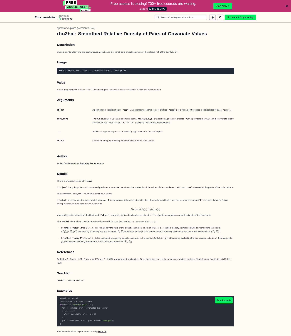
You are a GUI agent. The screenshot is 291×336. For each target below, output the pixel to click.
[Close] (287, 6)
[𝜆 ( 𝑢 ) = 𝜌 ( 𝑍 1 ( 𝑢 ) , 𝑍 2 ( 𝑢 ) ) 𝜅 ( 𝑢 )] (145, 209)
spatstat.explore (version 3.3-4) (76, 28)
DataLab (102, 331)
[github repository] (220, 17)
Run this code (224, 300)
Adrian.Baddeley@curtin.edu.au (88, 163)
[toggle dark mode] (212, 17)
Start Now (221, 6)
